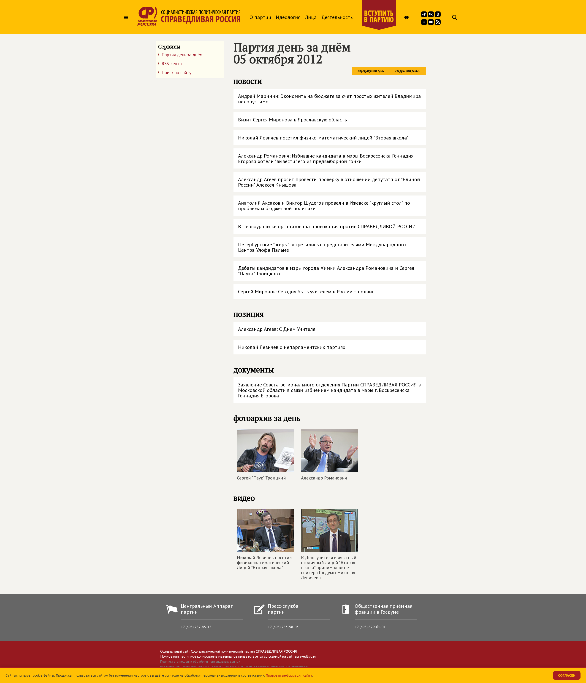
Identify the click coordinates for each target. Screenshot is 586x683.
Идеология (288, 17)
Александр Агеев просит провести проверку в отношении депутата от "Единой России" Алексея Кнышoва (329, 182)
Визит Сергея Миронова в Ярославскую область (292, 119)
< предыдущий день (370, 71)
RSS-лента (172, 63)
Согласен (566, 675)
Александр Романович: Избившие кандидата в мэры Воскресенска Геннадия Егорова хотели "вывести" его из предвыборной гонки (325, 158)
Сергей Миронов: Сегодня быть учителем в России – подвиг (306, 291)
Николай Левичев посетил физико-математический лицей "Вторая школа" (323, 137)
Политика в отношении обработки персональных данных (200, 661)
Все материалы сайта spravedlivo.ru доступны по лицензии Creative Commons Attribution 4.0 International (234, 667)
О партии (260, 17)
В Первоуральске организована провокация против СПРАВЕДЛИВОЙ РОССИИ (327, 226)
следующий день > (407, 71)
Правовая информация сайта (289, 675)
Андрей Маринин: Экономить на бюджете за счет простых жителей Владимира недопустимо (329, 99)
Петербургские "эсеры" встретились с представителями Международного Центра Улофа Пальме (322, 247)
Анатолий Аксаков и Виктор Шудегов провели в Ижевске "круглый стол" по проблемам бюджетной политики (324, 206)
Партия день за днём (182, 54)
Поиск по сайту (176, 72)
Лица (311, 17)
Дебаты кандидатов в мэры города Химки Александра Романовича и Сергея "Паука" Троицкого (326, 271)
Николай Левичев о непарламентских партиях (291, 347)
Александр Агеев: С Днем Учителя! (277, 329)
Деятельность (337, 17)
